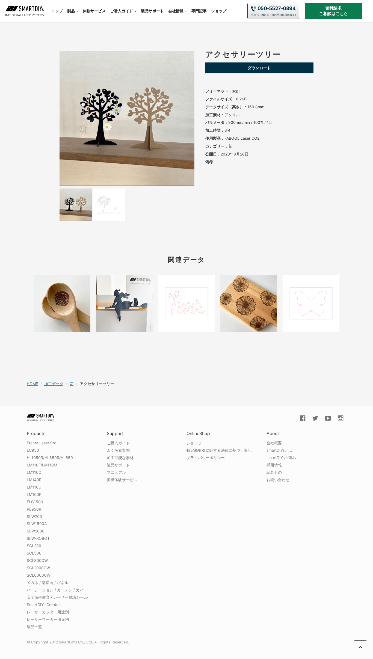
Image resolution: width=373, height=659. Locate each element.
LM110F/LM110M (42, 465)
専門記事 (199, 10)
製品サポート (152, 10)
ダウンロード (259, 67)
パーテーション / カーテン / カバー (57, 590)
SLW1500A (37, 523)
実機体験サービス (122, 479)
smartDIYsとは (279, 450)
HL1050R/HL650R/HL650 (50, 457)
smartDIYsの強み (281, 457)
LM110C (34, 472)
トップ (57, 10)
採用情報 (274, 465)
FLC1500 (35, 501)
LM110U (34, 487)
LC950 (33, 450)
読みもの (274, 472)
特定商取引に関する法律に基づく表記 (219, 450)
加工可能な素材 (120, 457)
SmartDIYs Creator (43, 604)
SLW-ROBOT (38, 538)
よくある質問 (118, 450)
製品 (71, 10)
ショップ (218, 10)
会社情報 (176, 10)
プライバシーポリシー (206, 457)
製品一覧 (34, 626)
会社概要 (274, 443)
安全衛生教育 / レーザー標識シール (57, 597)
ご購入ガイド (122, 10)
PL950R (34, 509)
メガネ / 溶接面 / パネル (47, 582)
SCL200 (34, 545)
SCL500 (34, 553)
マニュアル (116, 472)
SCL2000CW (38, 567)
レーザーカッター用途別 (48, 612)
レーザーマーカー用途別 (48, 619)
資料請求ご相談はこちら (333, 10)
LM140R (34, 479)
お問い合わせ (278, 479)
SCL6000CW (38, 575)
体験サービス (94, 10)
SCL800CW (37, 560)
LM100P (34, 494)
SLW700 (34, 516)
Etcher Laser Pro (41, 443)
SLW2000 (36, 531)
